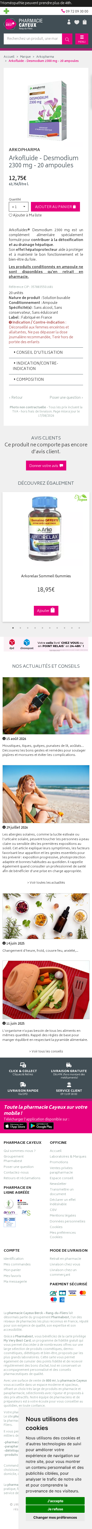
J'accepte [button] (55, 1501)
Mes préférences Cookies (63, 1235)
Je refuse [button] (55, 1509)
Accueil (9, 57)
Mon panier (12, 1270)
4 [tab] (35, 627)
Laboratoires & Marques (68, 1157)
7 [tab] (57, 627)
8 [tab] (64, 627)
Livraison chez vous (65, 1265)
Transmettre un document (62, 1192)
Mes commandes (17, 1265)
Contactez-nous (16, 1173)
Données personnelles (67, 1222)
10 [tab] (79, 627)
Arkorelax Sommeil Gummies (46, 577)
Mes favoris (12, 1276)
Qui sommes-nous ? (20, 1151)
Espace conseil (61, 1178)
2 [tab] (20, 627)
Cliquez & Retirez (23, 1072)
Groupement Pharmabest (14, 1159)
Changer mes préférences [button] (55, 1517)
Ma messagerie (15, 1282)
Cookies (56, 1227)
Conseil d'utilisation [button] (39, 353)
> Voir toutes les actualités (46, 883)
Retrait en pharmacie (65, 1259)
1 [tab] (13, 627)
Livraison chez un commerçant (63, 1273)
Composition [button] (30, 380)
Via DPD (23, 1092)
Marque (25, 57)
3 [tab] (27, 627)
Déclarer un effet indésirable (63, 1202)
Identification (14, 1259)
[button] (18, 207)
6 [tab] (49, 627)
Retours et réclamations (22, 1178)
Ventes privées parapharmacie (61, 1171)
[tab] (46, 353)
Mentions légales (63, 1216)
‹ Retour (16, 398)
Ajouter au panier (54, 207)
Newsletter (58, 1184)
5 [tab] (42, 627)
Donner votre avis (44, 466)
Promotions (59, 1163)
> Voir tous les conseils (46, 1051)
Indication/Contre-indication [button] (35, 366)
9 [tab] (71, 627)
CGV (53, 1210)
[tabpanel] (46, 557)
